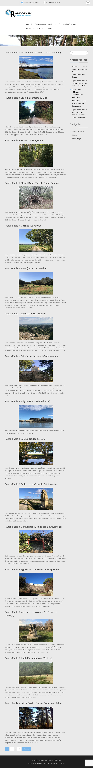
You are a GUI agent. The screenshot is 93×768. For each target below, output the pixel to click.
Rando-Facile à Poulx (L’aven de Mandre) (25, 268)
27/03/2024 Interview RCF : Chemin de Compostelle (79, 103)
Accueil (29, 24)
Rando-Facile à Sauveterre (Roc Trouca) (25, 313)
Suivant (26, 749)
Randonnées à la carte (67, 24)
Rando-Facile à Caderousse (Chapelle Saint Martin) (31, 484)
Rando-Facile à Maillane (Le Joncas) (23, 225)
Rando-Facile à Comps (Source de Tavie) (25, 439)
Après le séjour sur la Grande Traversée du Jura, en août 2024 (79, 83)
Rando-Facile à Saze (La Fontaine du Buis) (26, 98)
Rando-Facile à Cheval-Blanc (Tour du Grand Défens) (32, 183)
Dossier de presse (33, 28)
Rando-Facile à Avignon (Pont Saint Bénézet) (27, 401)
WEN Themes (60, 763)
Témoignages (76, 139)
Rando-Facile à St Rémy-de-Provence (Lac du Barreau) (33, 52)
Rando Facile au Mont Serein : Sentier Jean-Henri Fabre (33, 703)
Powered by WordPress (36, 763)
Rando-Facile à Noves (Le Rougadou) (24, 140)
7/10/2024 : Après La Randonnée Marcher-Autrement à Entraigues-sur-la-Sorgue (79, 72)
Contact (49, 28)
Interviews (75, 135)
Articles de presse (78, 131)
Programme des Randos (44, 24)
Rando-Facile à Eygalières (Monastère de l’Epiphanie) (32, 569)
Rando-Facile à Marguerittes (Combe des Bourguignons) (33, 527)
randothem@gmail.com (31, 2)
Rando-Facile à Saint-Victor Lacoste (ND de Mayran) (31, 356)
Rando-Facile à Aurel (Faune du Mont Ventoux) (28, 658)
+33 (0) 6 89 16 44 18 (53, 2)
